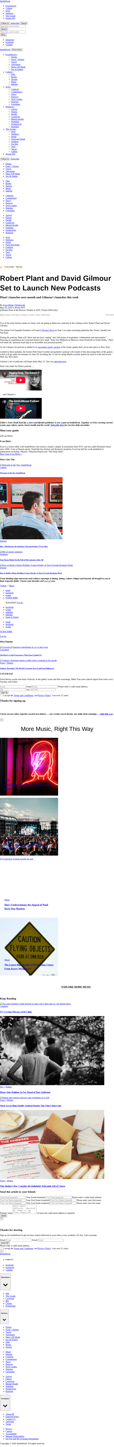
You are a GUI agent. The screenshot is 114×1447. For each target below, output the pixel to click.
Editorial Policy (12, 1416)
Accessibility (11, 1434)
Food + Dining (17, 59)
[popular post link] (24, 647)
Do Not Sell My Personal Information (22, 1439)
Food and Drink (18, 139)
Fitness (14, 112)
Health (14, 114)
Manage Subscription (15, 1436)
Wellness (9, 13)
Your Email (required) (35, 1197)
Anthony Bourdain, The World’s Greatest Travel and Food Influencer (27, 668)
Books (14, 77)
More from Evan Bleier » (11, 454)
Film (13, 74)
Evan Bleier (8, 305)
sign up (47, 581)
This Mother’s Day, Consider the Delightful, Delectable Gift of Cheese (32, 1186)
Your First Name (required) (38, 1200)
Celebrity (15, 89)
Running (15, 127)
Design (14, 79)
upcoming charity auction (49, 347)
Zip (27, 689)
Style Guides (16, 99)
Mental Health (17, 119)
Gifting (14, 151)
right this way (106, 714)
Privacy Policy (44, 695)
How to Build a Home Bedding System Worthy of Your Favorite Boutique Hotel (31, 573)
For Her (14, 144)
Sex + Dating (6, 1087)
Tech (13, 146)
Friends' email (6, 1213)
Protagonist (10, 1306)
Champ (9, 1303)
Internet (14, 84)
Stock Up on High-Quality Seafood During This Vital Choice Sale (30, 1105)
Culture (9, 8)
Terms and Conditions (23, 695)
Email (28, 686)
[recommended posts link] (29, 767)
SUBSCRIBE (12, 598)
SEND (3, 1216)
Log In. (20, 602)
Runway (15, 97)
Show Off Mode (18, 67)
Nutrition (15, 122)
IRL (7, 1301)
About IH (10, 1414)
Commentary (17, 92)
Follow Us (5, 23)
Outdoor (14, 141)
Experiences (11, 6)
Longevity (15, 117)
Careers (9, 1431)
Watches (14, 102)
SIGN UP (5, 1243)
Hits (7, 1293)
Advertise (10, 1421)
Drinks (14, 57)
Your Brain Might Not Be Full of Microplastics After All (21, 560)
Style (8, 11)
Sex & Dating (17, 69)
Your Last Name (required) (38, 1203)
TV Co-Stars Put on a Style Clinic (16, 1012)
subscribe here (60, 361)
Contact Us (10, 1419)
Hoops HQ (10, 18)
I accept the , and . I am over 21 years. (36, 695)
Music (14, 82)
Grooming (15, 104)
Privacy (9, 1429)
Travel (14, 62)
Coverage (10, 1298)
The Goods (10, 16)
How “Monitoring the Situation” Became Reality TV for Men (24, 546)
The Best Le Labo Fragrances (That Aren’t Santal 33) (21, 655)
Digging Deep (48, 330)
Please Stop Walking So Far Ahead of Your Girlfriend (25, 1092)
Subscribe (15, 23)
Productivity (16, 124)
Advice (14, 109)
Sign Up (4, 693)
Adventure (15, 64)
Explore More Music (76, 986)
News (13, 94)
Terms (8, 1424)
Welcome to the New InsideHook (12, 473)
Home (14, 136)
